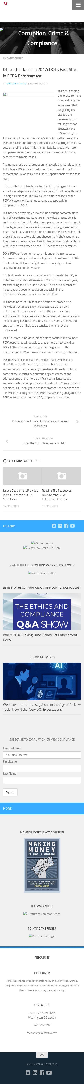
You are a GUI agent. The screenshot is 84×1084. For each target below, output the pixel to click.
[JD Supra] (78, 526)
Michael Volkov (16, 83)
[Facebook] (66, 526)
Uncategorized (13, 58)
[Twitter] (53, 526)
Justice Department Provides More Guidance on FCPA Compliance (20, 495)
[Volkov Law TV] (72, 526)
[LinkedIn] (60, 526)
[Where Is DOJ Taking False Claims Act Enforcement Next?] (42, 611)
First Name (10, 761)
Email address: (12, 748)
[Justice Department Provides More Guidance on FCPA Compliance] (22, 476)
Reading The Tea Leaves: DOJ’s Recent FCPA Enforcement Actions (57, 495)
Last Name (9, 773)
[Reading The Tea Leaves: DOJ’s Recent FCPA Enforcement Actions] (61, 476)
